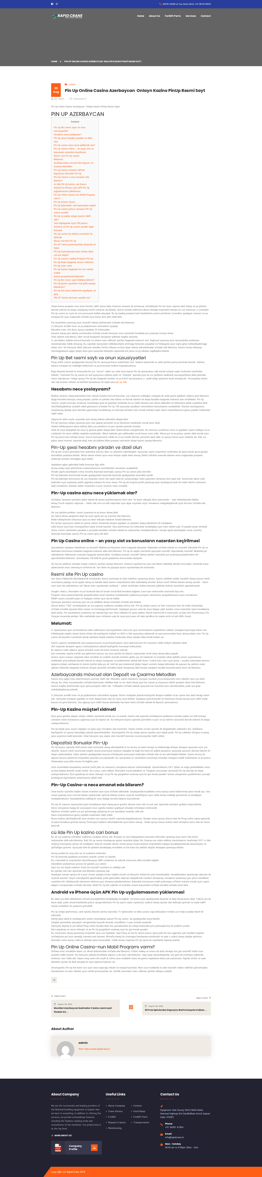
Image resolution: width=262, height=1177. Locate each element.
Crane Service (115, 1111)
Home (140, 16)
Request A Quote (117, 1122)
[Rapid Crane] (67, 15)
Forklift (112, 1116)
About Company (116, 1105)
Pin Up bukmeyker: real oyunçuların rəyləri (75, 205)
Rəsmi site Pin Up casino (66, 155)
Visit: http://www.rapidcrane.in (94, 1049)
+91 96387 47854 (174, 1127)
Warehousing (115, 1128)
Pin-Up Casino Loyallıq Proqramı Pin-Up (73, 258)
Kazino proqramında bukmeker (69, 276)
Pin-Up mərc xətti (63, 265)
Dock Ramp (139, 1111)
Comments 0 (79, 98)
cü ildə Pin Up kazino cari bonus (70, 184)
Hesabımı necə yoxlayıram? (68, 134)
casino (72, 84)
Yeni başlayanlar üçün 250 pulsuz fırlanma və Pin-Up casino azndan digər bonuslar (74, 227)
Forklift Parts (173, 16)
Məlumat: (58, 159)
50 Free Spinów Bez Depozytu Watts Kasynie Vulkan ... (175, 1010)
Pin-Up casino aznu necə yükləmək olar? (74, 145)
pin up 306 (121, 382)
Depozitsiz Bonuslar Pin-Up (67, 173)
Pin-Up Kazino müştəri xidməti (69, 170)
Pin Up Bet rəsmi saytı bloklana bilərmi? (74, 280)
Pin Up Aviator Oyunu (64, 202)
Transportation (141, 1122)
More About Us (63, 1135)
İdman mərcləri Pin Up (65, 241)
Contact (206, 16)
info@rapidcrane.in (174, 1137)
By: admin (59, 98)
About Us (154, 16)
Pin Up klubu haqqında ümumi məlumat (73, 262)
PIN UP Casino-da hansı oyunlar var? (72, 297)
